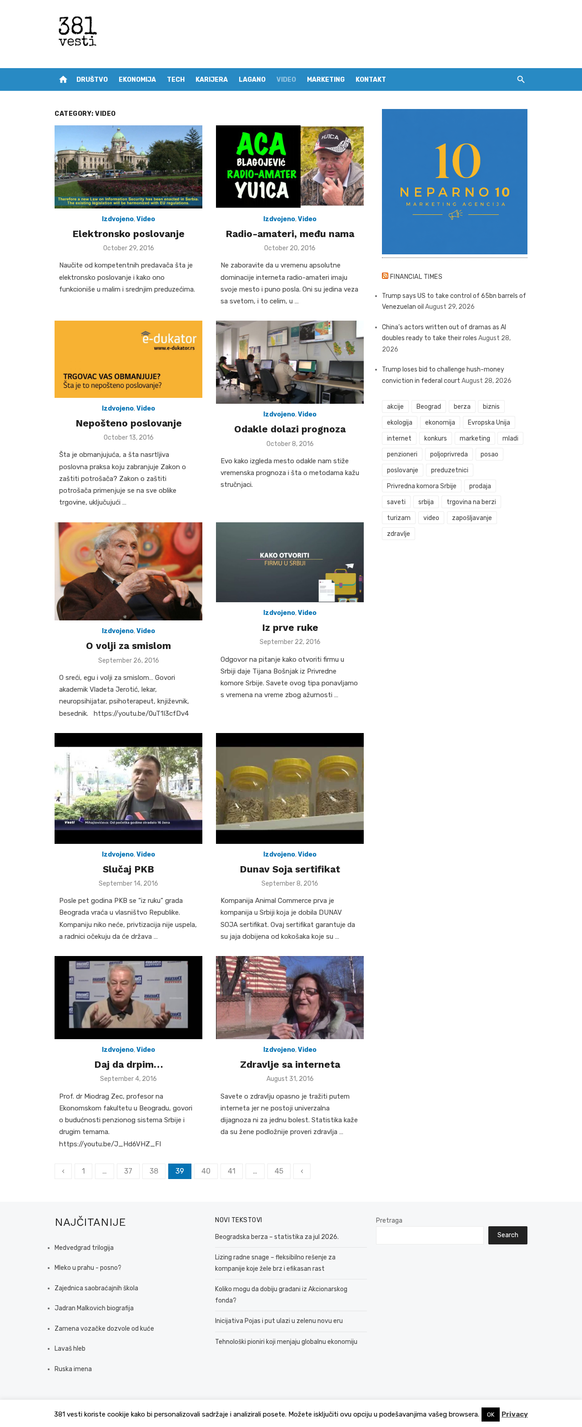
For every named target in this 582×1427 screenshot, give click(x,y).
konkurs (435, 438)
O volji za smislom (128, 645)
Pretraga (389, 1220)
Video (286, 80)
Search (507, 1235)
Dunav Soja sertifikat (290, 869)
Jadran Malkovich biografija (94, 1308)
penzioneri (402, 454)
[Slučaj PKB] (128, 788)
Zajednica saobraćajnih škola (96, 1288)
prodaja (480, 486)
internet (399, 438)
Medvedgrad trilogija (84, 1248)
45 (279, 1171)
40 (206, 1171)
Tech (176, 80)
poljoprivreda (449, 454)
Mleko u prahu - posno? (88, 1268)
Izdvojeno (118, 219)
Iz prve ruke (290, 627)
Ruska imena (73, 1369)
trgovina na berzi (471, 502)
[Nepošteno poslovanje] (128, 359)
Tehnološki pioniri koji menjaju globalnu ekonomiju (286, 1342)
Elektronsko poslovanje (128, 233)
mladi (510, 438)
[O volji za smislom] (128, 571)
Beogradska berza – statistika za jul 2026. (277, 1237)
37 (128, 1171)
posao (489, 454)
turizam (399, 518)
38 (154, 1171)
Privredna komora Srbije (422, 486)
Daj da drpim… (128, 1064)
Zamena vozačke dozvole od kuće (104, 1329)
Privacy (515, 1414)
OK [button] (490, 1414)
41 (232, 1171)
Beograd (428, 407)
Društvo (92, 80)
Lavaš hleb (70, 1349)
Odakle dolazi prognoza (290, 429)
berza (462, 407)
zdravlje (398, 534)
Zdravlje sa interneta (290, 1064)
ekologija (399, 422)
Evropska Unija (489, 422)
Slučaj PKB (128, 869)
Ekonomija (137, 80)
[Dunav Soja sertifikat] (290, 788)
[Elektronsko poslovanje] (128, 166)
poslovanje (402, 470)
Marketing (326, 80)
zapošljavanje (472, 518)
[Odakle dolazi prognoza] (290, 362)
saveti (396, 502)
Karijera (212, 80)
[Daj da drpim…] (128, 997)
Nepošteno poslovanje (128, 423)
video (431, 518)
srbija (426, 502)
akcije (395, 407)
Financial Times (416, 277)
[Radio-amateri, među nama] (290, 166)
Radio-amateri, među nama (290, 233)
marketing (475, 438)
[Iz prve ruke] (290, 562)
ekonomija (440, 422)
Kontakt (371, 80)
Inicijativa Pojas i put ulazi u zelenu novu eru (279, 1321)
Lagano (252, 80)
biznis (491, 407)
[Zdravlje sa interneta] (290, 997)
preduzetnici (449, 470)
